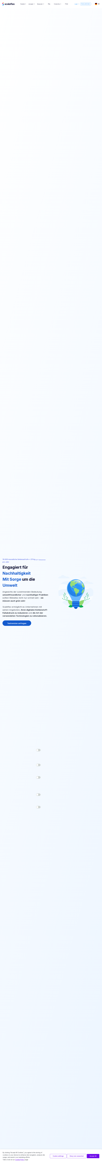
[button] (23, 4)
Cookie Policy (19, 1159)
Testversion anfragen (16, 623)
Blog (49, 4)
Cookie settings (58, 1156)
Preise (66, 4)
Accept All (93, 1156)
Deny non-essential (77, 1156)
